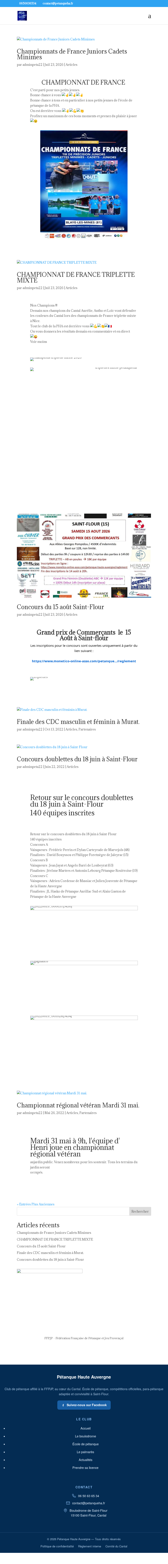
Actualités (85, 1459)
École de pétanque (85, 1444)
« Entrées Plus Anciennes (35, 1204)
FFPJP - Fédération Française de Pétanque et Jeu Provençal (83, 1338)
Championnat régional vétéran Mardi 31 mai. (78, 1105)
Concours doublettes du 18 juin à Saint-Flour (77, 759)
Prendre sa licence (85, 1467)
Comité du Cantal (116, 1546)
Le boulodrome (85, 1436)
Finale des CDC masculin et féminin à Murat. (78, 722)
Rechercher (140, 1211)
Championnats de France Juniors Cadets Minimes (72, 54)
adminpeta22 (32, 65)
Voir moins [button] (38, 342)
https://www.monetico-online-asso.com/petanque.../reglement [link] (84, 661)
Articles (71, 65)
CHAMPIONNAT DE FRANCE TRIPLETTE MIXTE (76, 277)
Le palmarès (85, 1451)
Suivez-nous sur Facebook (87, 1405)
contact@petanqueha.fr (88, 1503)
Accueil (85, 1428)
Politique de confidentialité (57, 1546)
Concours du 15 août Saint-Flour (60, 607)
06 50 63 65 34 (88, 1495)
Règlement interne (89, 1546)
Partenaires (87, 729)
